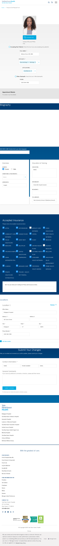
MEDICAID (48, 240)
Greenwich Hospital (6, 419)
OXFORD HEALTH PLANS (37, 247)
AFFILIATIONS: (26, 67)
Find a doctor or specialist (8, 460)
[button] (28, 62)
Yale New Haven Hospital (8, 435)
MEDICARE (8, 245)
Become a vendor (6, 473)
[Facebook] (2, 512)
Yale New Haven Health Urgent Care (10, 430)
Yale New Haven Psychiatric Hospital (10, 424)
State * (22, 323)
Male (14, 169)
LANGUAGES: (5, 182)
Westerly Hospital (6, 432)
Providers (4, 480)
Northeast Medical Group (8, 440)
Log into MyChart (6, 465)
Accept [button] (45, 538)
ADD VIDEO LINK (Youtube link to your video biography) (13, 149)
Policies (29, 531)
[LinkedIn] (10, 512)
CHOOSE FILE (30, 37)
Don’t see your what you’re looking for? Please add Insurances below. (21, 284)
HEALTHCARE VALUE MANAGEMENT (50, 260)
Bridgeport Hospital (6, 414)
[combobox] (36, 62)
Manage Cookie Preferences (8, 496)
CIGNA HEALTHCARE (49, 229)
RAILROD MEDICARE (49, 247)
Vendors (4, 493)
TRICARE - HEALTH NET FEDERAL (24, 273)
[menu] (56, 2)
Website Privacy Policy (21, 543)
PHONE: (22, 79)
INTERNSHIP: (35, 182)
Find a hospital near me (8, 457)
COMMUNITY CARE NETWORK (10, 235)
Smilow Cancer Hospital (7, 427)
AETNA (7, 228)
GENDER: (4, 167)
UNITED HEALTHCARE (22, 253)
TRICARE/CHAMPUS (10, 251)
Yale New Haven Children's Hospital (10, 416)
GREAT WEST (22, 240)
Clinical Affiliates (6, 438)
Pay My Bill (4, 468)
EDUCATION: (35, 167)
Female (7, 169)
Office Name (5, 309)
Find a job (4, 463)
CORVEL (34, 234)
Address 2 (32, 316)
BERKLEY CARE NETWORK (36, 229)
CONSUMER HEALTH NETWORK (37, 259)
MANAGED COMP (23, 266)
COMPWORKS (22, 257)
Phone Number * (6, 331)
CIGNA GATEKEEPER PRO (10, 259)
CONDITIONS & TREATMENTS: (9, 174)
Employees (4, 485)
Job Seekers (4, 482)
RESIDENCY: (35, 189)
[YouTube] (8, 512)
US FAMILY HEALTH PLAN (37, 253)
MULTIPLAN (22, 245)
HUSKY (34, 240)
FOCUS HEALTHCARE (9, 241)
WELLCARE (49, 251)
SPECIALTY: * (22, 59)
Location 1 (6, 305)
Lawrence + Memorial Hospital (9, 422)
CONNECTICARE (23, 234)
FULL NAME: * (23, 51)
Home (3, 7)
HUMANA (8, 266)
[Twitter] (5, 512)
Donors (3, 488)
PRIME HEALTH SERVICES (50, 267)
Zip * (40, 323)
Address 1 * (5, 316)
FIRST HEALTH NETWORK (50, 235)
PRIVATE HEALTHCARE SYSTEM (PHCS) (9, 275)
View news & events (6, 471)
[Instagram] (13, 512)
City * (3, 323)
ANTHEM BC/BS (23, 228)
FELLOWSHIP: (35, 197)
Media (3, 490)
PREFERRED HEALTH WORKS (36, 267)
